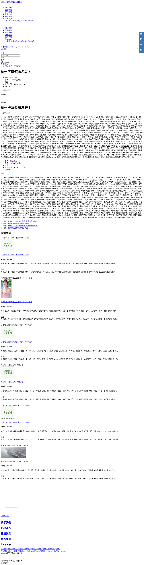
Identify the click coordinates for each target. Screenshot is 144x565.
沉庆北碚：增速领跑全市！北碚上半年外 (16, 422)
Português (31, 21)
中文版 (7, 21)
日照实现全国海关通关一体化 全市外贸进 (16, 342)
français (16, 47)
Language (8, 19)
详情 (2, 270)
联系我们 (8, 16)
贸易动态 (8, 12)
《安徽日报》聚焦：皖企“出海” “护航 (15, 255)
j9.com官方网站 (6, 66)
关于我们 (8, 10)
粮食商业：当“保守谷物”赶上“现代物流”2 (23, 221)
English (13, 21)
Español (24, 21)
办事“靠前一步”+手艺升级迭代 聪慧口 (15, 461)
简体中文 (4, 47)
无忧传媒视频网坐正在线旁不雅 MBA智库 (16, 302)
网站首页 (8, 8)
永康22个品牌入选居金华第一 (19, 223)
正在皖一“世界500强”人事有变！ (13, 382)
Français (19, 21)
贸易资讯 (8, 14)
